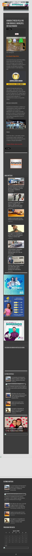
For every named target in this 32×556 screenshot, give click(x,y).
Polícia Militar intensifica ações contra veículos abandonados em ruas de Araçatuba (15, 252)
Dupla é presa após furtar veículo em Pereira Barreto (15, 218)
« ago (5, 545)
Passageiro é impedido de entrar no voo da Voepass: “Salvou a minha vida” (15, 235)
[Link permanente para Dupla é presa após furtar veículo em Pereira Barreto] (16, 212)
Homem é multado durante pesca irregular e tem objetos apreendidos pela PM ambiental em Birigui (15, 204)
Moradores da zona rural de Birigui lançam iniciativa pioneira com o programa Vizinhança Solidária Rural (18, 506)
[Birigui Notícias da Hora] (16, 2)
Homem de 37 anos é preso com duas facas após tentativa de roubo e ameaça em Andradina (16, 267)
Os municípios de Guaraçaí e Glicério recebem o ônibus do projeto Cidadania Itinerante (16, 189)
